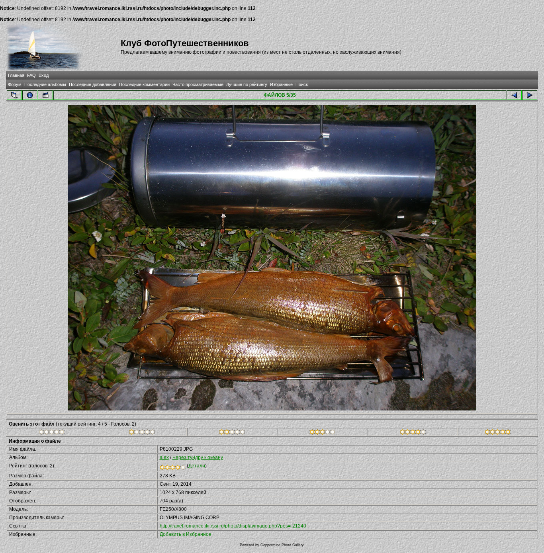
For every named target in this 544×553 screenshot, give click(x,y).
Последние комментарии (144, 84)
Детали (196, 466)
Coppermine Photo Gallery (282, 545)
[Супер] (498, 433)
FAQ (31, 75)
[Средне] (232, 433)
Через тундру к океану (197, 457)
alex (164, 457)
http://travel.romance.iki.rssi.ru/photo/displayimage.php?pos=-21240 (233, 526)
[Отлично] (413, 433)
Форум (15, 84)
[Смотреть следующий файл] (529, 95)
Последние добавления (92, 84)
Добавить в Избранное (185, 534)
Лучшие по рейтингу (246, 84)
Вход (44, 75)
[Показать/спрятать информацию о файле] (30, 95)
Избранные (281, 84)
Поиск (301, 84)
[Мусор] (52, 433)
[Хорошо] (322, 433)
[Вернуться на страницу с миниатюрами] (14, 95)
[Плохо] (142, 433)
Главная (16, 75)
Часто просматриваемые (197, 84)
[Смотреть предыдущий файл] (514, 95)
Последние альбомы (45, 84)
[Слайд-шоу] (45, 95)
